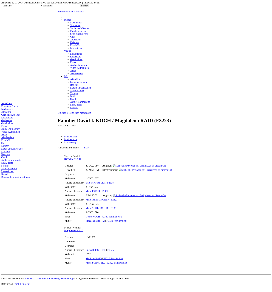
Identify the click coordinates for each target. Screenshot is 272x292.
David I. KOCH (72, 159)
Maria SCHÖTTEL (95, 262)
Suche (70, 11)
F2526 (110, 250)
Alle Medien (7, 137)
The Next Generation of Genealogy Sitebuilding (49, 278)
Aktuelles (6, 112)
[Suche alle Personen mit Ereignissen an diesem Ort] (139, 165)
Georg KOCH (93, 216)
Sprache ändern (9, 168)
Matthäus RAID (94, 258)
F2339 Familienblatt (112, 216)
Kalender (5, 151)
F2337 (105, 191)
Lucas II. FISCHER (96, 250)
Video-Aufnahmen (10, 131)
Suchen (67, 19)
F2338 (110, 182)
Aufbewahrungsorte (11, 160)
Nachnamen (7, 109)
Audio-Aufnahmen (10, 129)
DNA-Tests (7, 162)
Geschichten (7, 123)
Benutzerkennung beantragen (15, 177)
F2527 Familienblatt (113, 258)
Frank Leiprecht (21, 284)
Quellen (5, 157)
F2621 (114, 199)
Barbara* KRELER (95, 182)
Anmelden (6, 103)
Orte (3, 143)
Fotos (4, 126)
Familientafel (70, 136)
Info (66, 76)
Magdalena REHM (95, 221)
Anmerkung (70, 142)
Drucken (62, 112)
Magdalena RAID (73, 230)
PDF (86, 147)
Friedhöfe (6, 140)
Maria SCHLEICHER (97, 208)
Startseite (62, 11)
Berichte (5, 154)
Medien (67, 51)
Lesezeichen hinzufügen (79, 112)
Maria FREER (93, 191)
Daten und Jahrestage (12, 148)
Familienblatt (70, 139)
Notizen (5, 146)
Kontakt (5, 174)
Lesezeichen (7, 171)
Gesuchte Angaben (10, 114)
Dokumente (7, 117)
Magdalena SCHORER (97, 199)
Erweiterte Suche (9, 106)
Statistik (5, 165)
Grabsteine (6, 120)
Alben (4, 134)
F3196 (113, 208)
